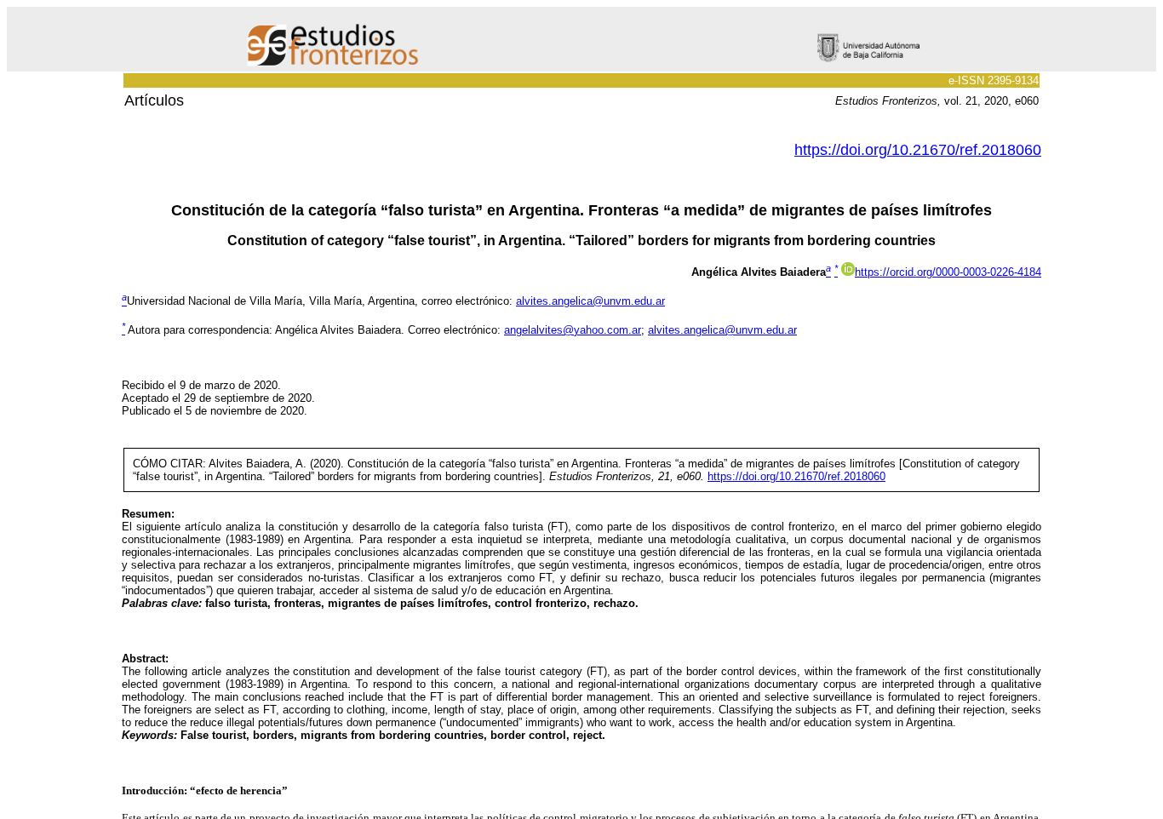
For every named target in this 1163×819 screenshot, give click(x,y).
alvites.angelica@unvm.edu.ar (590, 301)
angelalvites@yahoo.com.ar (572, 330)
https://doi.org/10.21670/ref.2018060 (917, 149)
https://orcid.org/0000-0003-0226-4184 (948, 272)
